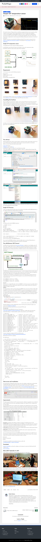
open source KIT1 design (19, 245)
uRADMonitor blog (12, 486)
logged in (19, 520)
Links (15, 533)
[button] (34, 4)
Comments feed (5, 533)
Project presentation (6, 448)
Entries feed (5, 531)
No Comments (19, 15)
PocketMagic (6, 4)
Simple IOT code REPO (6, 446)
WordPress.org (5, 534)
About (16, 530)
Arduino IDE (5, 145)
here (7, 447)
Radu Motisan (12, 494)
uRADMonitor (5, 41)
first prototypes (28, 40)
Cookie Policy (17, 531)
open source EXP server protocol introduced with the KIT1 (23, 96)
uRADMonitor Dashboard (12, 305)
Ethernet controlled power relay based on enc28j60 (11, 40)
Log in (4, 530)
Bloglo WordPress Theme (28, 540)
